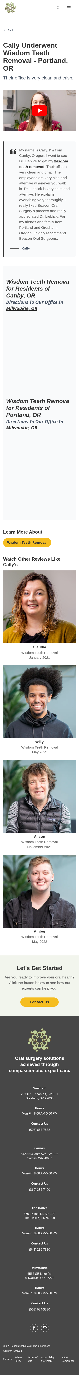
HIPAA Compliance (68, 1359)
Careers (7, 1359)
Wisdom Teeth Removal (27, 542)
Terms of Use (32, 1359)
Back (11, 30)
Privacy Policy (18, 1359)
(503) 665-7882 (39, 1130)
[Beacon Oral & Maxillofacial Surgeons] (10, 7)
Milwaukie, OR (21, 308)
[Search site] (58, 8)
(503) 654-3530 (39, 1309)
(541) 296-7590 (39, 1249)
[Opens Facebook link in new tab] (34, 1328)
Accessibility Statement (47, 1359)
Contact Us (39, 1002)
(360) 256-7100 (39, 1189)
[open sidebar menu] (68, 8)
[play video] (39, 110)
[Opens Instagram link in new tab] (45, 1328)
